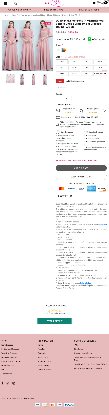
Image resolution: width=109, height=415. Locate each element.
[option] (19, 9)
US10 (74, 67)
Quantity (59, 94)
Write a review (54, 320)
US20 (87, 73)
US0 (62, 62)
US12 (87, 67)
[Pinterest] (8, 383)
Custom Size (100, 73)
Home (6, 15)
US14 (100, 67)
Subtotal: (60, 104)
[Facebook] (2, 383)
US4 (87, 62)
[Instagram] (13, 383)
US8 (62, 67)
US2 (74, 62)
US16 (62, 73)
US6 (100, 62)
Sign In (99, 3)
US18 (74, 73)
